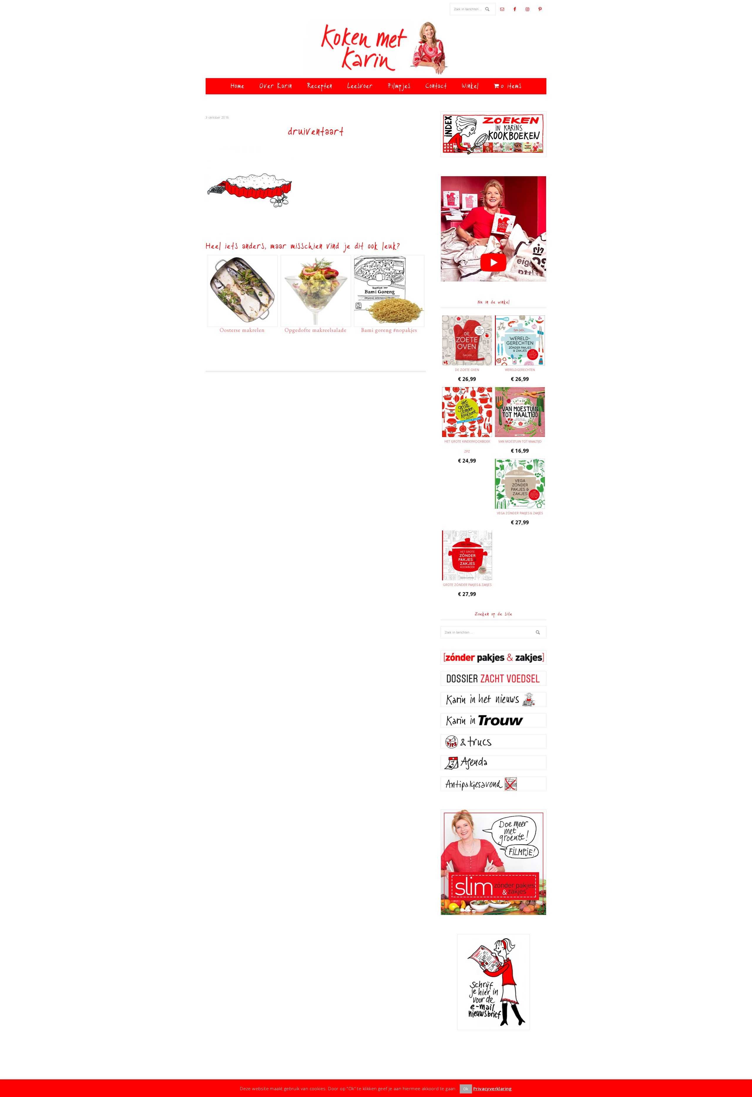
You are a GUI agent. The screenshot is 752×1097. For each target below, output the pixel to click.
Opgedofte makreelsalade (316, 330)
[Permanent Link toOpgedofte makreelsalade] (316, 322)
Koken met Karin (376, 48)
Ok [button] (466, 1088)
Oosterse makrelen (242, 330)
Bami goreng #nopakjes (389, 330)
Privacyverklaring (492, 1088)
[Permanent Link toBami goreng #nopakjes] (389, 322)
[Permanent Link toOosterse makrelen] (242, 322)
